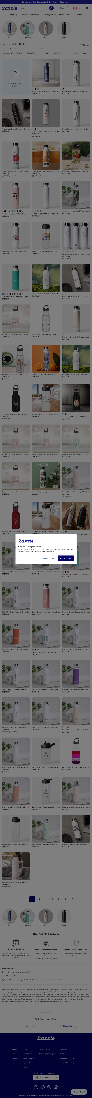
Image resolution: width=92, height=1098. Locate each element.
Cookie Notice (46, 549)
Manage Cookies (48, 558)
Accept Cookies (66, 558)
